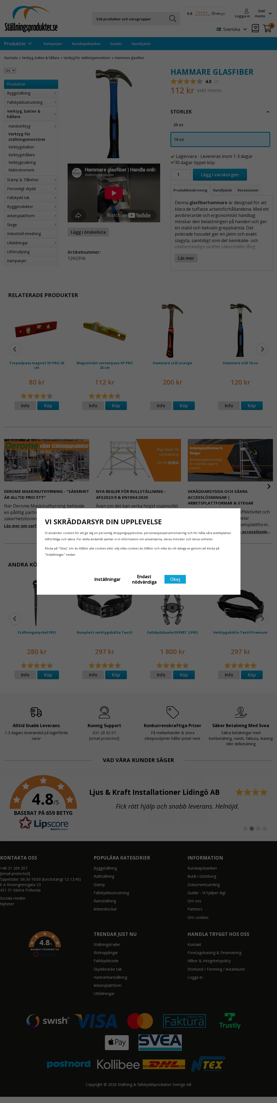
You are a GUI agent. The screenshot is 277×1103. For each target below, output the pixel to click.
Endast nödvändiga (144, 579)
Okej (175, 579)
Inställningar (107, 579)
